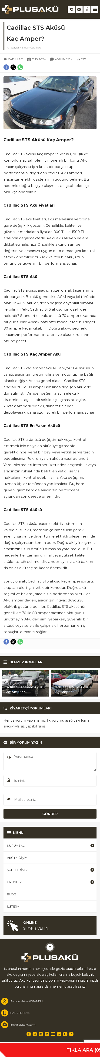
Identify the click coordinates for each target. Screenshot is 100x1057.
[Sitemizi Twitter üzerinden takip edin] (35, 1034)
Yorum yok (63, 59)
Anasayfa (13, 47)
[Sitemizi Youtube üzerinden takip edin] (53, 1034)
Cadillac (35, 47)
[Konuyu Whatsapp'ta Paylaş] (20, 642)
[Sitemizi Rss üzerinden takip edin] (71, 1034)
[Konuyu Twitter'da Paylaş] (13, 642)
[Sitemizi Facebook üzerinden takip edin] (29, 1034)
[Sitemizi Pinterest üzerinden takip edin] (59, 1034)
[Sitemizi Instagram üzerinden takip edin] (41, 1034)
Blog (24, 47)
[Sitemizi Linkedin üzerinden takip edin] (47, 1034)
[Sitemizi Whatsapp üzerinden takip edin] (65, 1034)
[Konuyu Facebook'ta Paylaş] (6, 642)
